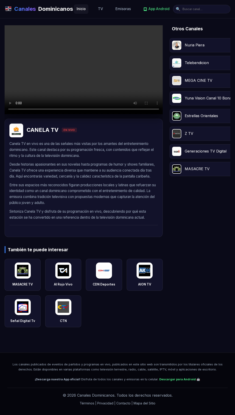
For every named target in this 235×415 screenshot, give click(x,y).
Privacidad (105, 403)
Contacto (123, 403)
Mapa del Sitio (144, 403)
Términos (87, 403)
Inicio (81, 9)
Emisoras (123, 9)
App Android (159, 9)
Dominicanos (43, 9)
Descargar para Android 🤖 (179, 379)
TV (100, 9)
